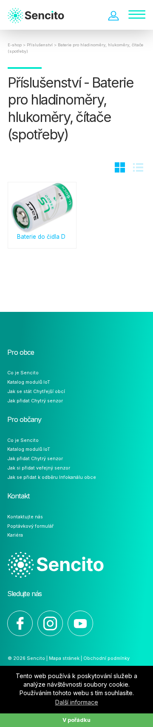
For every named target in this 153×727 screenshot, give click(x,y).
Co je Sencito (23, 373)
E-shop (15, 44)
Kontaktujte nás (25, 517)
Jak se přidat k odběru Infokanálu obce (51, 477)
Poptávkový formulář (30, 526)
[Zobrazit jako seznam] (138, 169)
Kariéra (15, 535)
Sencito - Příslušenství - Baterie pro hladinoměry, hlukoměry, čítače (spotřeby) (43, 17)
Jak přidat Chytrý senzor (35, 401)
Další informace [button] (76, 702)
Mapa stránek (64, 658)
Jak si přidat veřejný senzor (38, 468)
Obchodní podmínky (106, 658)
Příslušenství (40, 44)
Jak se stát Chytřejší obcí (36, 391)
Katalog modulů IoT (28, 382)
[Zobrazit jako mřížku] (120, 169)
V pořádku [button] (76, 720)
